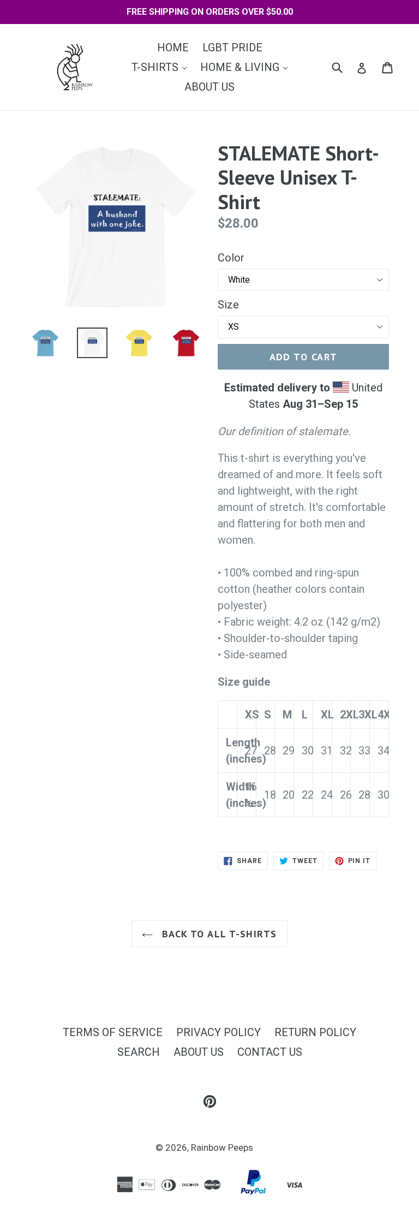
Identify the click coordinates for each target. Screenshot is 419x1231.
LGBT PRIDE (232, 47)
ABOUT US (209, 86)
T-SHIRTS (161, 67)
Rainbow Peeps (222, 1147)
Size (228, 304)
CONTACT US (269, 1051)
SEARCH (138, 1051)
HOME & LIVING (246, 67)
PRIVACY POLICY (218, 1032)
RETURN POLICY (315, 1032)
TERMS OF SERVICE (113, 1032)
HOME (173, 47)
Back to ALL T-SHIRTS (217, 933)
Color (231, 257)
